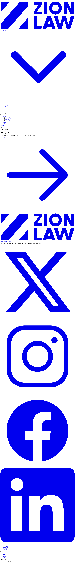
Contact (4, 111)
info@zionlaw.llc (10, 564)
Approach (5, 555)
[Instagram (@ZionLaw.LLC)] (37, 393)
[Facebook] (37, 467)
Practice (4, 116)
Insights (4, 109)
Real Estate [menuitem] (7, 105)
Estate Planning (8, 118)
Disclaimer (6, 568)
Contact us (2, 212)
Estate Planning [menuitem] (8, 104)
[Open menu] (5, 113)
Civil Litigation (8, 120)
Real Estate (7, 119)
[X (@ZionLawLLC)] (37, 318)
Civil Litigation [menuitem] (8, 106)
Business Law (7, 117)
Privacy (1, 568)
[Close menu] (0, 114)
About (4, 108)
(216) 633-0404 (3, 564)
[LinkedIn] (37, 541)
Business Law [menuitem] (7, 103)
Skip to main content (4, 0)
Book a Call (2, 113)
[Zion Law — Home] (37, 28)
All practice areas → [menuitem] (9, 107)
